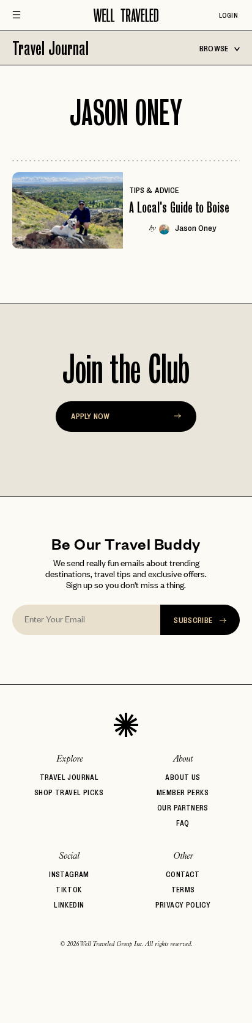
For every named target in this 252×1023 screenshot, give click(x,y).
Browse (215, 48)
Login (229, 15)
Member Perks (183, 792)
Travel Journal (50, 48)
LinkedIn (69, 904)
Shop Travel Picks (69, 792)
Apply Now (90, 416)
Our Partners (183, 807)
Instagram (69, 874)
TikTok (69, 889)
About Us (182, 777)
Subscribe (194, 620)
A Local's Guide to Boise (179, 207)
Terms (183, 889)
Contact (183, 874)
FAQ (182, 823)
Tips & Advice (154, 190)
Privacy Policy (183, 904)
